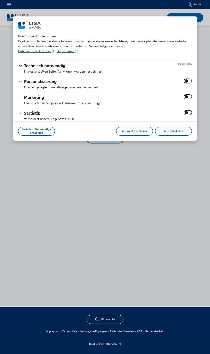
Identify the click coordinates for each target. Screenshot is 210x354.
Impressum (65, 51)
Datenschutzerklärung (34, 51)
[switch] (188, 81)
